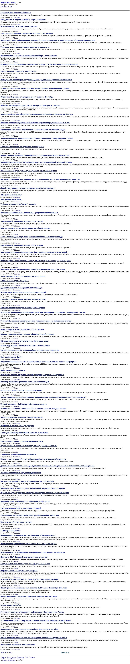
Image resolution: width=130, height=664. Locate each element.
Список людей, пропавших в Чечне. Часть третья (21, 221)
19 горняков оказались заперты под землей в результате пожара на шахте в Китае (35, 621)
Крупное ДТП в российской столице (15, 13)
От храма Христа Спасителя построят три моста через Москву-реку (29, 579)
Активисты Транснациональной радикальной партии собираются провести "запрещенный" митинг (42, 312)
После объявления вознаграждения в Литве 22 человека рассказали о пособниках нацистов (40, 179)
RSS (27, 657)
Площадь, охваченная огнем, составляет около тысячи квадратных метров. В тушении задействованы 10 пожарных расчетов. (45, 22)
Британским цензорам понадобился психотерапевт (22, 147)
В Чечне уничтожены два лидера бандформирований (23, 292)
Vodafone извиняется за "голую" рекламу (18, 204)
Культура (17, 153)
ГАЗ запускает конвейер (10, 605)
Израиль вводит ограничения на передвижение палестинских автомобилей (32, 552)
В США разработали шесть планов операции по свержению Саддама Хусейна (33, 638)
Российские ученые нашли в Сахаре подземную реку (23, 299)
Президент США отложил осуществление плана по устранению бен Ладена (32, 488)
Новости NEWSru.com (9, 660)
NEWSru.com (8, 2)
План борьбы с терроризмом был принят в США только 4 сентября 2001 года (33, 588)
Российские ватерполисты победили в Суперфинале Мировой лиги (29, 213)
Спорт (16, 77)
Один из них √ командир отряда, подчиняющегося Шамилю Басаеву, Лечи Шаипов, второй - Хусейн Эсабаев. (39, 295)
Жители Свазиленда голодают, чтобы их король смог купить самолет (30, 105)
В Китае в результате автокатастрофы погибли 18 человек (25, 228)
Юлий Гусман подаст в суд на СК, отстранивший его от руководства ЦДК (31, 237)
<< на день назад (6, 652)
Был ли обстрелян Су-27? (11, 357)
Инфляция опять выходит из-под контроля (18, 571)
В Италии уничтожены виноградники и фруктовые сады (24, 341)
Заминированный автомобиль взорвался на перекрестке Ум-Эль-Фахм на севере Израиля (39, 64)
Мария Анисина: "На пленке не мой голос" (18, 71)
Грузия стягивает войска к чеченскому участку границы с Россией (28, 446)
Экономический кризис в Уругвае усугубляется (20, 473)
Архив (14, 657)
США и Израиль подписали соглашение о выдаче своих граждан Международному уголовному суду (43, 397)
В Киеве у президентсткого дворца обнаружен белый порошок (27, 334)
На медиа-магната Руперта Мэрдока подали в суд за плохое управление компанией (36, 80)
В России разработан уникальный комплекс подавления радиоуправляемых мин (35, 123)
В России (17, 17)
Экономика (17, 210)
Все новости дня (6, 6)
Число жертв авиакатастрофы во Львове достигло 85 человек (27, 481)
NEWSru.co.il (5, 659)
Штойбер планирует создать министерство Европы (22, 308)
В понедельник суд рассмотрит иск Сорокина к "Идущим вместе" (28, 535)
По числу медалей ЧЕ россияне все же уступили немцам (24, 382)
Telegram (32, 657)
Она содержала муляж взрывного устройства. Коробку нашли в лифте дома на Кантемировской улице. (36, 461)
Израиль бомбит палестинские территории (18, 26)
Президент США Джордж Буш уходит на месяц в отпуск (24, 557)
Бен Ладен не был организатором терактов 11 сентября (24, 433)
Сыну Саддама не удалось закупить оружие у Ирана (22, 276)
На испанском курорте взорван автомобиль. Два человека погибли (29, 629)
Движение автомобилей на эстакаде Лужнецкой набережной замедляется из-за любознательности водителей (47, 466)
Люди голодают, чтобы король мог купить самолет (22, 329)
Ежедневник (20, 657)
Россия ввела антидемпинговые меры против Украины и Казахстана (29, 515)
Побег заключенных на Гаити (12, 370)
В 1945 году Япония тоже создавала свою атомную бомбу (25, 346)
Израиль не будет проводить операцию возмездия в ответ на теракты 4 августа (34, 493)
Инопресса (17, 197)
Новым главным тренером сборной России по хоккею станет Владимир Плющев (34, 155)
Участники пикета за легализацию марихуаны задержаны (24, 47)
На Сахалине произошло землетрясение (17, 645)
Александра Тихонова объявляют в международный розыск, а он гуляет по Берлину (36, 114)
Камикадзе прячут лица (10, 531)
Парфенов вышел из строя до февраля (17, 426)
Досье (9, 657)
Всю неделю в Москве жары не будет (16, 522)
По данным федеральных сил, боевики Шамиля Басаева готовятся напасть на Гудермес (38, 362)
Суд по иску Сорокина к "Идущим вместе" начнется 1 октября (26, 97)
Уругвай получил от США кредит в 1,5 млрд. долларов (23, 404)
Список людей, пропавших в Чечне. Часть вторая (21, 245)
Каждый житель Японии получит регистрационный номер (25, 564)
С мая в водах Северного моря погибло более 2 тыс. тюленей (26, 33)
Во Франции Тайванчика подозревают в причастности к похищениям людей (32, 130)
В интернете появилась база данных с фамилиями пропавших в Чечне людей (33, 252)
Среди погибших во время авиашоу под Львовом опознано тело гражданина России (36, 138)
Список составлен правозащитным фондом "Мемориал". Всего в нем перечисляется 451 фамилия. (35, 223)
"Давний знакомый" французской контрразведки (21, 288)
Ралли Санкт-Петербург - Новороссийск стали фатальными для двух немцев (33, 409)
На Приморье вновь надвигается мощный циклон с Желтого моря (28, 596)
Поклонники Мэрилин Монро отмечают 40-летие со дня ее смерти (28, 544)
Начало (3, 657)
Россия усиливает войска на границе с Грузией (20, 508)
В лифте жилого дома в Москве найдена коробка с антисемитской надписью (33, 459)
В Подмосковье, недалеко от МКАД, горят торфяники (23, 20)
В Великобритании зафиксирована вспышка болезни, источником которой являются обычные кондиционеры (47, 40)
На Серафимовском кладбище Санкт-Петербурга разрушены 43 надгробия (32, 375)
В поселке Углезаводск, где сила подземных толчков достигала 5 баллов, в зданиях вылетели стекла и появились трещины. (44, 647)
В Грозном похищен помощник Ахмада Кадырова (21, 417)
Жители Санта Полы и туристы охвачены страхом (21, 441)
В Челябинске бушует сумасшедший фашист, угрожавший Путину (28, 171)
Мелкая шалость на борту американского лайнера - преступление (28, 56)
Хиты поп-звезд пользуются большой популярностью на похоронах (29, 350)
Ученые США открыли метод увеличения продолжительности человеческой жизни (35, 321)
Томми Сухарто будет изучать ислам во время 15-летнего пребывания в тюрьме (34, 88)
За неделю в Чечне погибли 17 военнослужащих (21, 390)
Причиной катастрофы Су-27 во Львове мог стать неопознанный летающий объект (36, 162)
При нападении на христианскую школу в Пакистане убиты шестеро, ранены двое (35, 261)
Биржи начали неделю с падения (14, 281)
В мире (16, 31)
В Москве (13, 659)
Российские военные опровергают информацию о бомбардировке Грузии (32, 612)
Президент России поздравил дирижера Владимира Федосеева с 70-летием (32, 269)
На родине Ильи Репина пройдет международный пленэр (24, 501)
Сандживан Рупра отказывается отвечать (18, 454)
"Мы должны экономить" (11, 195)
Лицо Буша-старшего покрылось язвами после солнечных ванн (27, 188)
